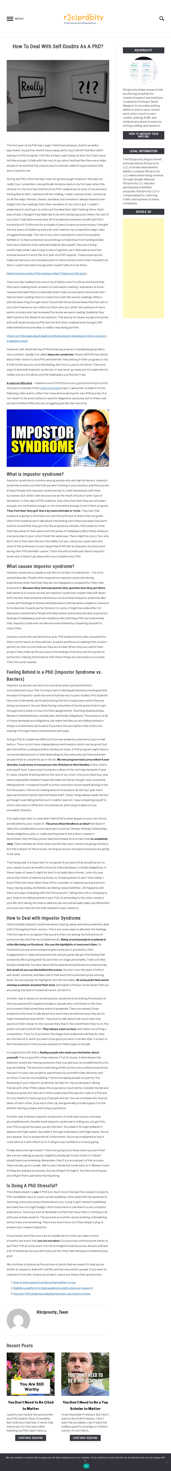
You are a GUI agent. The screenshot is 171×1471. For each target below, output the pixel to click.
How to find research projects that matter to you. (44, 1282)
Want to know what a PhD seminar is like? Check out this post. (46, 273)
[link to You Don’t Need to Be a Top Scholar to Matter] (85, 1374)
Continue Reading (30, 1438)
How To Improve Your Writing (143, 135)
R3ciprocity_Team (52, 1312)
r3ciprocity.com (49, 388)
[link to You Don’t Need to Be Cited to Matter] (31, 1374)
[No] (166, 1462)
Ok (86, 1466)
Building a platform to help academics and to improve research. (53, 1288)
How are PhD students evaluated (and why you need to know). (52, 1293)
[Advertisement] (143, 268)
